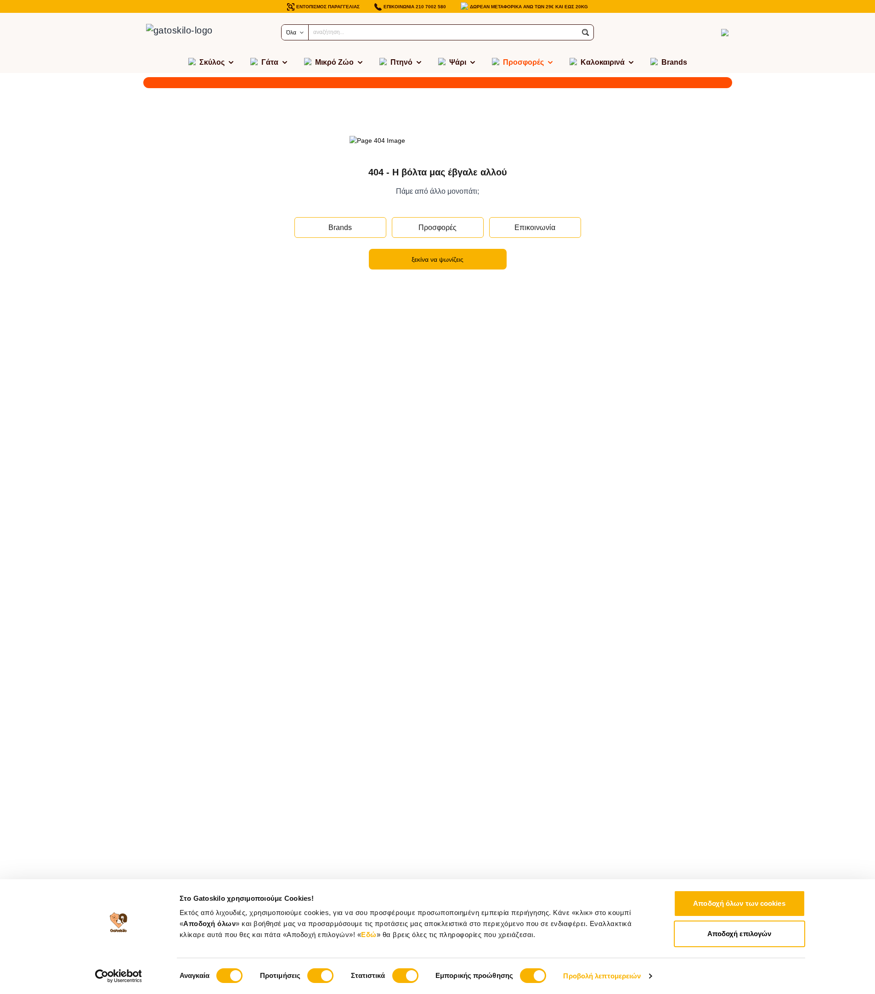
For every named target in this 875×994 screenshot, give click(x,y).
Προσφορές (523, 62)
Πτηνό (401, 62)
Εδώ (369, 934)
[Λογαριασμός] (708, 32)
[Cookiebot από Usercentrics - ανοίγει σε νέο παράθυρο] (118, 976)
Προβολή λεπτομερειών (602, 976)
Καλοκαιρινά (603, 62)
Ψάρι (457, 62)
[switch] (320, 975)
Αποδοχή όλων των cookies (739, 903)
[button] (585, 32)
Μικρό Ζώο (334, 62)
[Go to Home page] (189, 32)
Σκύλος (212, 62)
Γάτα (269, 62)
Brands (674, 62)
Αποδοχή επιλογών (739, 934)
